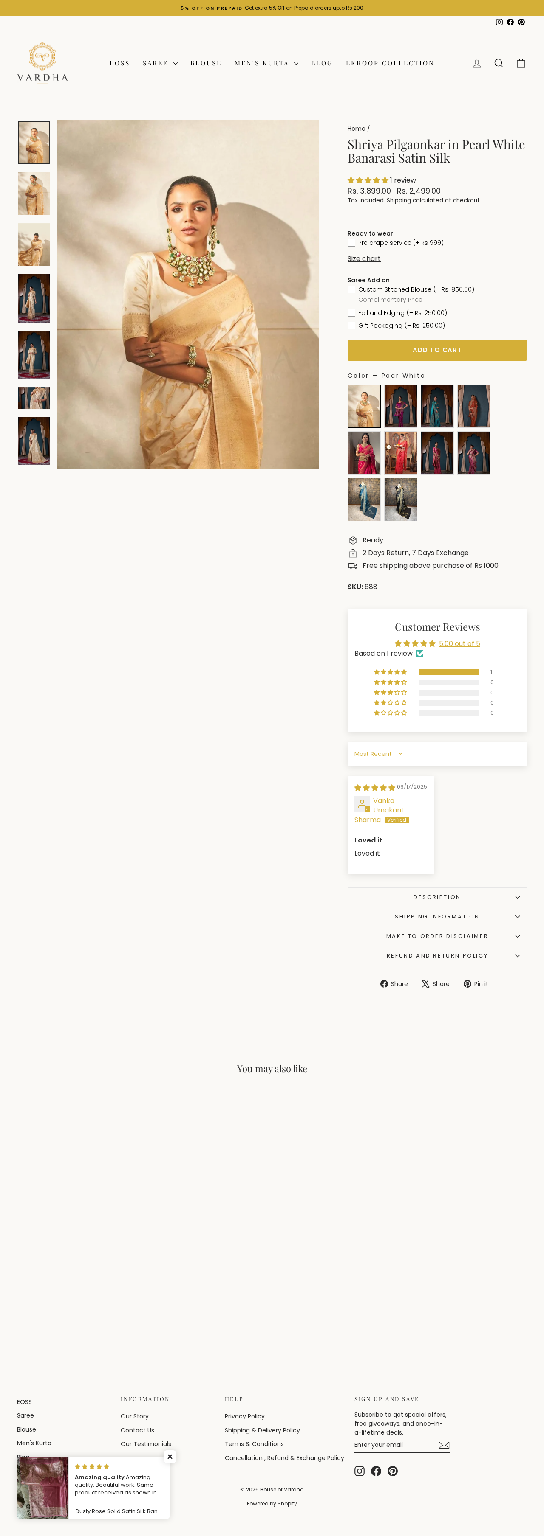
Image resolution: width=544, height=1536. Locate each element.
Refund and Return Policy (437, 956)
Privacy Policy (245, 1416)
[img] (374, 788)
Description (437, 897)
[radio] (364, 406)
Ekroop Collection (390, 63)
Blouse (206, 63)
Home (357, 128)
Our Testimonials (146, 1444)
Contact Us (137, 1430)
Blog (322, 63)
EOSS (120, 63)
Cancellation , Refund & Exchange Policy (284, 1458)
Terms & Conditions (254, 1444)
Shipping (399, 201)
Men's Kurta (263, 63)
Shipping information (437, 917)
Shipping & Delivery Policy (262, 1430)
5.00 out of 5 (459, 644)
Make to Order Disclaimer (437, 936)
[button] (369, 180)
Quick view (77, 1266)
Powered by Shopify (272, 1503)
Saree (157, 63)
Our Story (135, 1416)
